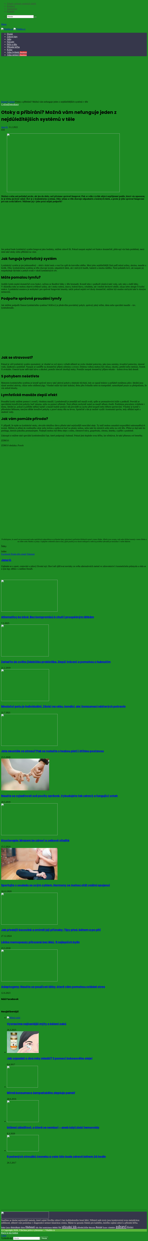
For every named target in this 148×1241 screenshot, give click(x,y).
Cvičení (11, 102)
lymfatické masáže (22, 549)
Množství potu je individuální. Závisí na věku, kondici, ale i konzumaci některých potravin (63, 706)
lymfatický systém (39, 549)
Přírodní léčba (13, 47)
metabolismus (47, 1227)
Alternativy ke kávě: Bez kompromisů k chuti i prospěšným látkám (47, 617)
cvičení (4, 549)
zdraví (121, 1226)
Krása (9, 49)
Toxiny (105, 1227)
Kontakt (10, 11)
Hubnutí (30, 1227)
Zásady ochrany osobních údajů (21, 3)
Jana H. (4, 127)
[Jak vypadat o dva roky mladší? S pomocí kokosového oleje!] (23, 1052)
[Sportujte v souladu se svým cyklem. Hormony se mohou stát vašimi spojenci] (29, 879)
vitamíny (111, 1227)
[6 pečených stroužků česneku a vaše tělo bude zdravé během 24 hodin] (23, 1150)
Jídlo (9, 39)
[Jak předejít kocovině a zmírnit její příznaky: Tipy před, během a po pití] (29, 924)
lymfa (10, 549)
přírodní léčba (82, 1227)
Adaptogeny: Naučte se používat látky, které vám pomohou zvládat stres (53, 987)
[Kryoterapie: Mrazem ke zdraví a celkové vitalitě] (29, 834)
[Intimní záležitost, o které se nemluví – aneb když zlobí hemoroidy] (23, 1121)
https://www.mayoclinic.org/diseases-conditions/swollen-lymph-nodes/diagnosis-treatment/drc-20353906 (57, 440)
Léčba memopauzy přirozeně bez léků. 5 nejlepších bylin (40, 942)
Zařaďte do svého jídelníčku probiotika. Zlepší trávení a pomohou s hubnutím (56, 662)
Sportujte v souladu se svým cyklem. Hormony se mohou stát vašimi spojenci (55, 885)
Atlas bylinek (17, 52)
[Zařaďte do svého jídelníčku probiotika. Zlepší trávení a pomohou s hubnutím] (25, 655)
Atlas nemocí (17, 55)
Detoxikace (13, 104)
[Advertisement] (73, 79)
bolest (3, 1227)
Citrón (8, 1227)
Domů (10, 34)
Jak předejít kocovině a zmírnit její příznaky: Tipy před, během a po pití (51, 930)
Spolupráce (12, 9)
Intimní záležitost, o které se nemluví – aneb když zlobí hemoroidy (53, 1127)
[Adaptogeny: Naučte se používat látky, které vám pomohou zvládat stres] (29, 980)
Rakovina (92, 1227)
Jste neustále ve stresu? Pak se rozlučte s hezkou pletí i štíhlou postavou (52, 751)
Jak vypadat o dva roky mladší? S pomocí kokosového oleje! (49, 1058)
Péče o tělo (12, 44)
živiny (130, 1227)
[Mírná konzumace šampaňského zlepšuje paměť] (22, 1087)
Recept (99, 1227)
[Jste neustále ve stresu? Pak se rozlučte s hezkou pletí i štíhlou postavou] (29, 745)
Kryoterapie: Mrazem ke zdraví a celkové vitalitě (35, 840)
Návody (10, 42)
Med (40, 1227)
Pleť (59, 1227)
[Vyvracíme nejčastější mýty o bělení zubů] (13, 1017)
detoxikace (15, 1227)
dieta (23, 1227)
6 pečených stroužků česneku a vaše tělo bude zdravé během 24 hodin (56, 1157)
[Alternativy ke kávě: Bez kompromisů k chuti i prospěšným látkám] (29, 611)
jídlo (37, 1227)
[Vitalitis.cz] (13, 29)
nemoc (55, 1227)
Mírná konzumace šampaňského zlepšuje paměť (41, 1093)
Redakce (11, 6)
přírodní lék (69, 1227)
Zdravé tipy (12, 36)
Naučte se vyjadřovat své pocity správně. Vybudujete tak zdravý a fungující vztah (59, 796)
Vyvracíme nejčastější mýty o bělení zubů (36, 1024)
